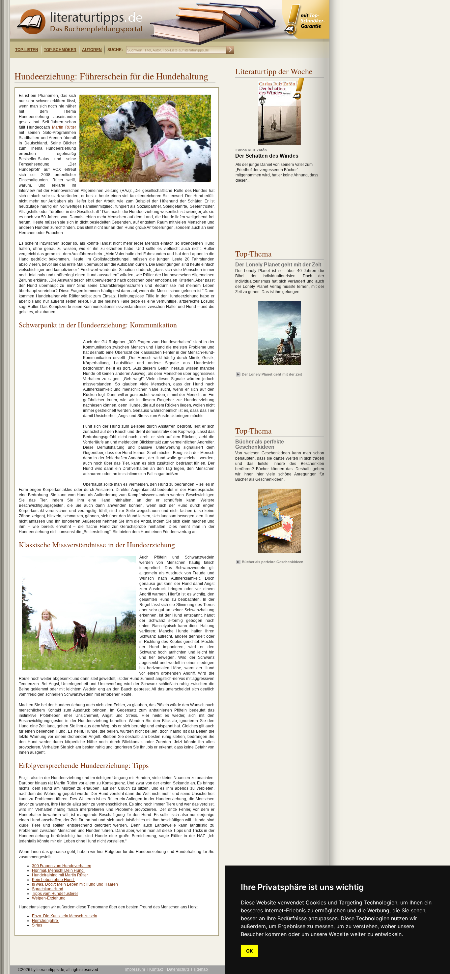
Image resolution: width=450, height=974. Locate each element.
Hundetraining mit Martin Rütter (60, 875)
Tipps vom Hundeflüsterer (55, 893)
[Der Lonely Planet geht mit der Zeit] (279, 365)
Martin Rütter (64, 127)
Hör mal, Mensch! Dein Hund (58, 870)
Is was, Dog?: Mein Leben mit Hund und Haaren (75, 884)
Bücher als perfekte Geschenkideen (272, 562)
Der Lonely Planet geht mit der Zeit (272, 374)
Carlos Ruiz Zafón (251, 150)
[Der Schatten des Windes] (279, 143)
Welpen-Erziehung (49, 898)
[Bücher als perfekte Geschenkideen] (279, 553)
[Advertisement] (95, 63)
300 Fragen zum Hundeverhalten (61, 866)
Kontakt (156, 969)
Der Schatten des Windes (266, 156)
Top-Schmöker (60, 49)
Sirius (37, 925)
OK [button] (249, 951)
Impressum (135, 969)
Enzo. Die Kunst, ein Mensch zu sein (64, 916)
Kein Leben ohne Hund (53, 879)
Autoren (92, 49)
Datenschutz (178, 969)
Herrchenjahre (45, 920)
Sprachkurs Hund (47, 889)
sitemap (201, 969)
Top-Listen (26, 49)
